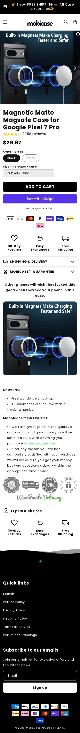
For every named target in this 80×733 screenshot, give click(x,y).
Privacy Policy (14, 610)
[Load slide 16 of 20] (60, 103)
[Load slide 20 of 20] (75, 103)
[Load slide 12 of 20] (45, 103)
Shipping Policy (15, 619)
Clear (30, 158)
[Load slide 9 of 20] (34, 103)
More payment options (40, 208)
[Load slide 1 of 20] (5, 103)
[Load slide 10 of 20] (38, 103)
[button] (65, 21)
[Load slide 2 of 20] (8, 103)
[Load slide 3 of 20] (12, 103)
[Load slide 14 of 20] (53, 103)
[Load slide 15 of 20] (56, 103)
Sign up (40, 687)
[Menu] (5, 21)
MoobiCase (33, 728)
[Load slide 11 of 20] (42, 103)
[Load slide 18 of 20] (68, 103)
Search (8, 594)
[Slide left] (5, 68)
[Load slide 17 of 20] (64, 103)
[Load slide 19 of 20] (71, 103)
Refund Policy (14, 602)
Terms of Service (16, 627)
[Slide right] (75, 68)
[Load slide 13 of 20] (49, 103)
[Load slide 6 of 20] (23, 103)
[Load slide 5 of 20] (20, 103)
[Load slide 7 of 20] (27, 103)
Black (11, 158)
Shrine (61, 728)
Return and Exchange (20, 635)
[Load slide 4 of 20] (16, 103)
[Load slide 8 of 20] (31, 103)
